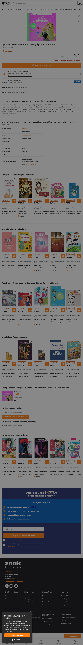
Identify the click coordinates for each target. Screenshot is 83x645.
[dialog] (17, 627)
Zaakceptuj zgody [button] (17, 635)
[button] (17, 640)
